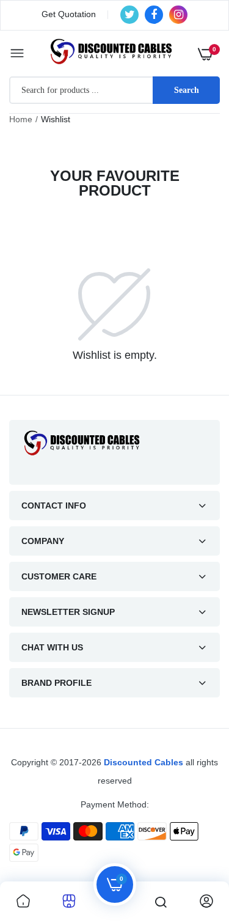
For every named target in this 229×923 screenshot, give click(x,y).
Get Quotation (69, 14)
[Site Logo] (114, 443)
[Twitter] (129, 15)
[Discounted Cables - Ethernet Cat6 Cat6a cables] (112, 53)
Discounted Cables (143, 762)
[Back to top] (195, 846)
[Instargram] (178, 15)
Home (20, 119)
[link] (23, 902)
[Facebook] (154, 15)
